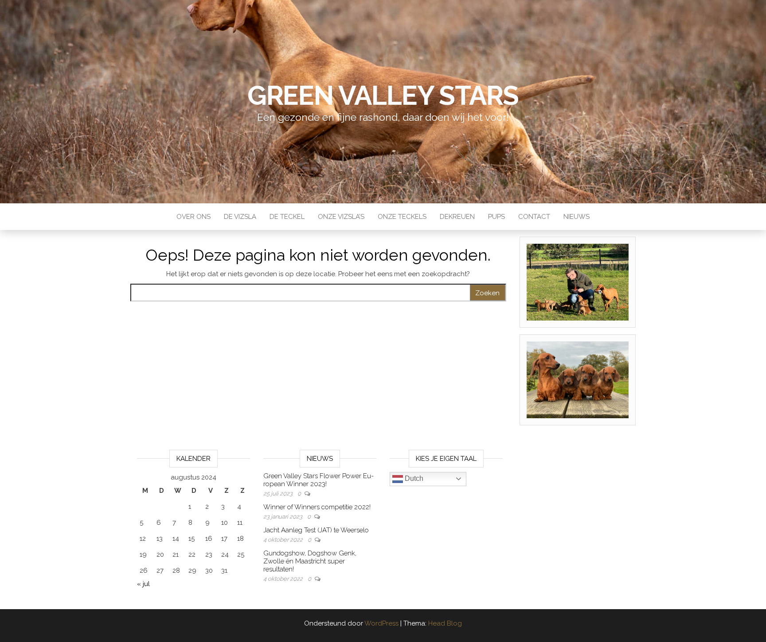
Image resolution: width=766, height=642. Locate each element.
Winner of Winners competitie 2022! (317, 507)
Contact (534, 217)
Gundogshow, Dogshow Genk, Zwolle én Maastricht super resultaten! (309, 561)
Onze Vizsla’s (341, 217)
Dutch (413, 478)
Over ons (193, 217)
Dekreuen (457, 217)
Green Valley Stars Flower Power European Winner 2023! (318, 480)
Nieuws (576, 217)
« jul (143, 584)
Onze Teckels (402, 217)
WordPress (381, 623)
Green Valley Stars (383, 95)
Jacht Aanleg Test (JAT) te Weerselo (316, 530)
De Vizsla (240, 217)
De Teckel (287, 217)
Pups (496, 217)
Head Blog (445, 623)
